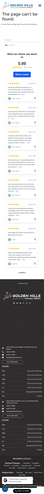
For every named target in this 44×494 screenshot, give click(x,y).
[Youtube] (20, 303)
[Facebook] (14, 303)
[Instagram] (30, 303)
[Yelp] (23, 303)
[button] (40, 5)
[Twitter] (17, 303)
